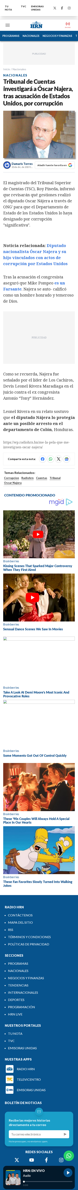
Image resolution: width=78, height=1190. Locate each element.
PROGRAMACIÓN (21, 1007)
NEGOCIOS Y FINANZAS (57, 35)
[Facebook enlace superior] (62, 8)
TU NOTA (8, 8)
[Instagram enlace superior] (69, 8)
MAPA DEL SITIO (20, 922)
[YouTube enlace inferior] (31, 1160)
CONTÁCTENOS (20, 915)
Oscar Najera (13, 482)
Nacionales (19, 69)
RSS (10, 930)
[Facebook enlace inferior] (46, 1160)
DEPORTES (16, 1000)
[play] (68, 1172)
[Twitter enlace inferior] (16, 1160)
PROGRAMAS (10, 35)
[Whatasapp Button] (69, 1156)
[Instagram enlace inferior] (61, 1160)
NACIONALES (31, 35)
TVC (23, 6)
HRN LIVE (15, 1014)
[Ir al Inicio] (36, 25)
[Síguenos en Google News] (66, 459)
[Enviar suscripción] (65, 1134)
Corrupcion (11, 478)
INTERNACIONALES (23, 992)
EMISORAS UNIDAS (37, 8)
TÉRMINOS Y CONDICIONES (29, 937)
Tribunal (55, 478)
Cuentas (41, 478)
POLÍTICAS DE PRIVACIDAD (28, 944)
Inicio (6, 69)
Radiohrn (27, 478)
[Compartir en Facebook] (42, 459)
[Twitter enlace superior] (54, 8)
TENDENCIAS (18, 985)
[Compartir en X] (58, 459)
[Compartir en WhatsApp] (50, 459)
